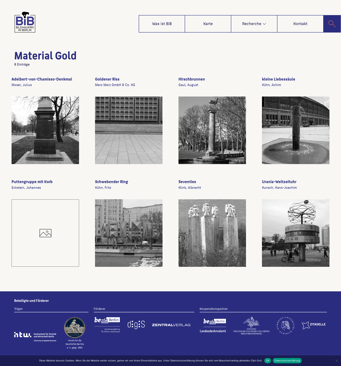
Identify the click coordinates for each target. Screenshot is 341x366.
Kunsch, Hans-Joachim (279, 187)
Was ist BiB (162, 23)
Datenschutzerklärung (287, 360)
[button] (264, 24)
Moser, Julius (22, 84)
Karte (208, 23)
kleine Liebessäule (278, 79)
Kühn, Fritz (103, 187)
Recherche (251, 23)
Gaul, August (188, 84)
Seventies (187, 181)
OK (267, 360)
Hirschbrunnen (191, 79)
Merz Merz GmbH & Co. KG (115, 84)
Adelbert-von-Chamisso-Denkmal (42, 79)
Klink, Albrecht (189, 187)
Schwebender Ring (111, 181)
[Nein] (336, 360)
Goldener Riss (107, 79)
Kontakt (300, 23)
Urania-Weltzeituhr (279, 181)
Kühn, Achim (271, 84)
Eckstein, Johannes (26, 187)
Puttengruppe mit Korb (32, 181)
